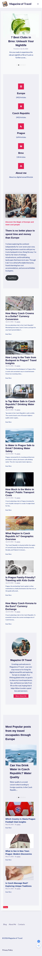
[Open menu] (38, 3)
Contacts (21, 924)
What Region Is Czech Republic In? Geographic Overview (19, 536)
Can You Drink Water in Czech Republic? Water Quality (20, 771)
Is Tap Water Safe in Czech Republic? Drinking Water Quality (20, 404)
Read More (8, 335)
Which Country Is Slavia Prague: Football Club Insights (20, 820)
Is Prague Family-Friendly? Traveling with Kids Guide (20, 579)
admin (18, 322)
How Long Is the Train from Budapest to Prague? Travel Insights (21, 360)
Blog (5, 924)
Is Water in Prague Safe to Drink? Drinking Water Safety (19, 448)
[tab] (17, 65)
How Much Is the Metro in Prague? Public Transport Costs (19, 492)
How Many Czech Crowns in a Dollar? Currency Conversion (19, 316)
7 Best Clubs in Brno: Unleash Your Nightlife (21, 41)
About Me (12, 924)
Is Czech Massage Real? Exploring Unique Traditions (18, 884)
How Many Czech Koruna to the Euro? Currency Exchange (20, 606)
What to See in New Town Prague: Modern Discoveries (18, 852)
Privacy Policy (7, 950)
